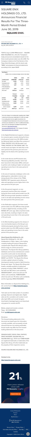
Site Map (21, 429)
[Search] (29, 2)
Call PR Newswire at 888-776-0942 (15, 421)
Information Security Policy (10, 429)
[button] (15, 33)
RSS (27, 429)
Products (15, 413)
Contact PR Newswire (15, 411)
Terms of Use (10, 427)
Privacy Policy (19, 427)
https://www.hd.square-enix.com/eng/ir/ (10, 130)
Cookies (16, 432)
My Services (14, 417)
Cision (18, 434)
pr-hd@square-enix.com (12, 312)
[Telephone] (24, 2)
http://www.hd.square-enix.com (10, 360)
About (15, 414)
